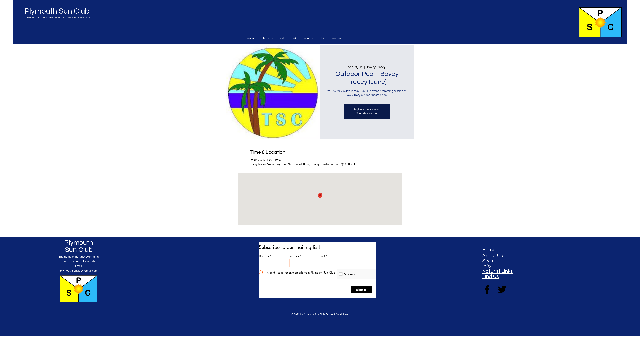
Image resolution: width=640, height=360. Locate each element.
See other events (367, 113)
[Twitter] (502, 289)
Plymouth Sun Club (57, 11)
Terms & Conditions (337, 314)
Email (323, 256)
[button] (309, 38)
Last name (294, 256)
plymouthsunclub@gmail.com (79, 270)
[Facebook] (487, 289)
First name (264, 256)
